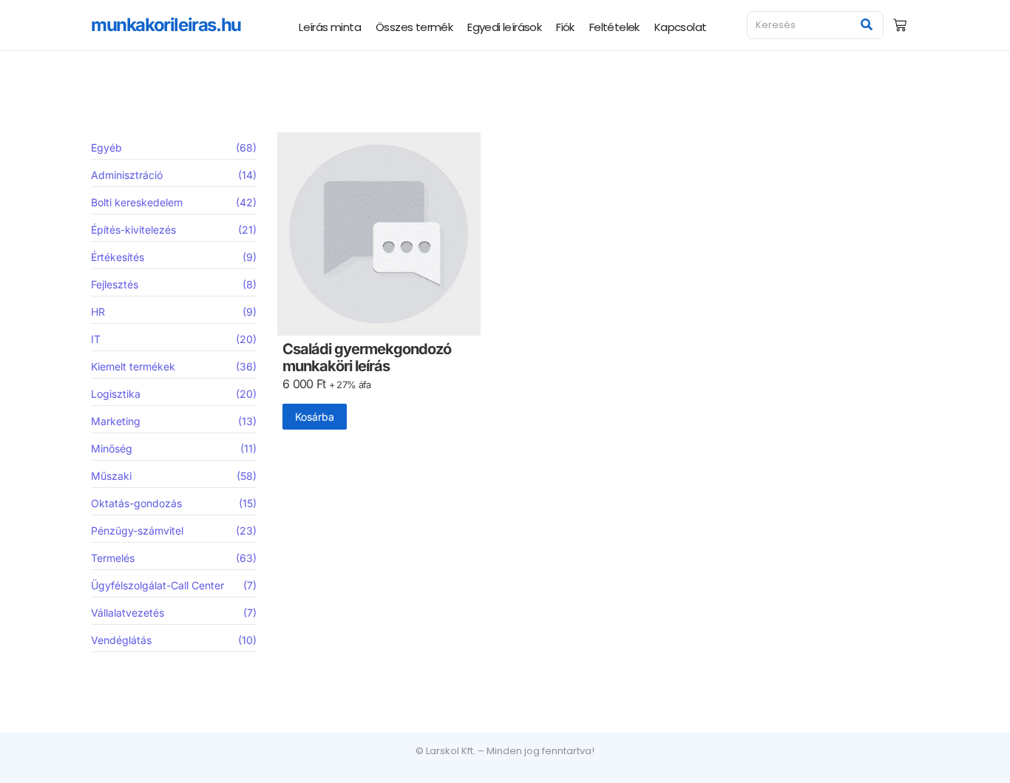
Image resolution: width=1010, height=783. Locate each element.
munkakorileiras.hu (166, 24)
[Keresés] (867, 25)
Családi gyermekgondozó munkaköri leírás (366, 358)
